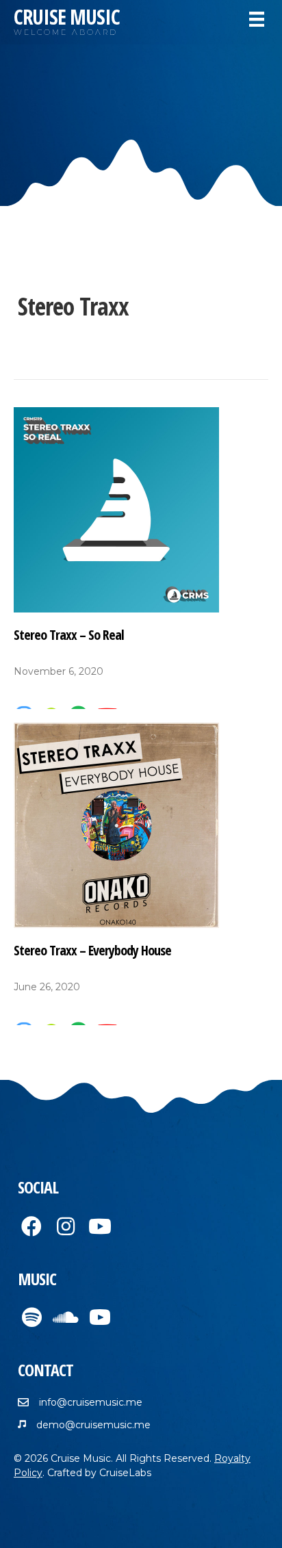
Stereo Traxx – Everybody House (92, 950)
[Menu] (257, 19)
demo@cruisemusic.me (93, 1425)
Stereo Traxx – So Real (69, 634)
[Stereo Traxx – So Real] (116, 508)
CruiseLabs (125, 1473)
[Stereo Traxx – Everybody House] (116, 824)
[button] (31, 1226)
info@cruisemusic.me (90, 1402)
